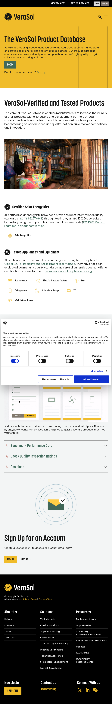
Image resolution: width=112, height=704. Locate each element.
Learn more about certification (24, 226)
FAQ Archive (82, 652)
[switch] (42, 361)
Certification (47, 637)
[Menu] (106, 17)
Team (7, 631)
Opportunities (83, 625)
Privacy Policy (30, 599)
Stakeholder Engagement (54, 661)
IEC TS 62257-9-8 (31, 218)
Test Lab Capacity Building (54, 643)
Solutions (46, 612)
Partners (9, 625)
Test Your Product (80, 3)
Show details (97, 371)
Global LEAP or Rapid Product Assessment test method (39, 264)
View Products (58, 3)
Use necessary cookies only (55, 379)
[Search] (100, 17)
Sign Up (24, 559)
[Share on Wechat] (95, 690)
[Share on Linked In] (88, 690)
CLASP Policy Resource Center (85, 660)
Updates (80, 646)
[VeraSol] (19, 17)
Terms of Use (45, 599)
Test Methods (47, 619)
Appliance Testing (50, 631)
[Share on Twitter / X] (80, 690)
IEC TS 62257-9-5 (94, 222)
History (8, 619)
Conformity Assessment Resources (88, 633)
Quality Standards (49, 625)
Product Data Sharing (51, 649)
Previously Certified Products (91, 640)
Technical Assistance (51, 655)
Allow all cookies (91, 379)
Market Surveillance (51, 668)
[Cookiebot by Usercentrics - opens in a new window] (97, 323)
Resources (83, 612)
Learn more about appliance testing (68, 271)
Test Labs (9, 637)
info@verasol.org (48, 689)
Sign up (41, 72)
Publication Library (86, 619)
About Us (10, 612)
